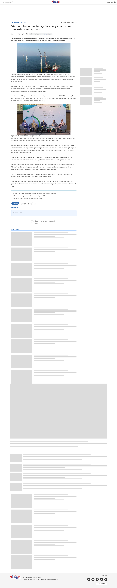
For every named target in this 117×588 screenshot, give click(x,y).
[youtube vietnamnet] (92, 579)
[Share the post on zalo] (16, 34)
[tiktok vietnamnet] (97, 579)
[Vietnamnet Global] (60, 3)
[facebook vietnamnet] (88, 579)
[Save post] (26, 34)
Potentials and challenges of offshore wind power (27, 198)
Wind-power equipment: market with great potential (29, 196)
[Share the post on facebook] (12, 34)
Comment (15, 203)
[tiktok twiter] (101, 579)
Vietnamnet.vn (8, 2)
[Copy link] (23, 34)
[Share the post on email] (19, 34)
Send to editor (101, 583)
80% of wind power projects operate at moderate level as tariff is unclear (34, 193)
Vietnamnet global (18, 22)
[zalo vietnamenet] (105, 579)
